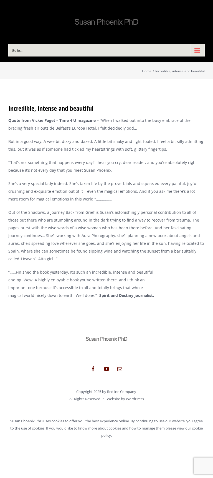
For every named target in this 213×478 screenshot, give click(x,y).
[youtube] (106, 369)
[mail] (120, 369)
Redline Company (121, 391)
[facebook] (93, 369)
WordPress (135, 398)
